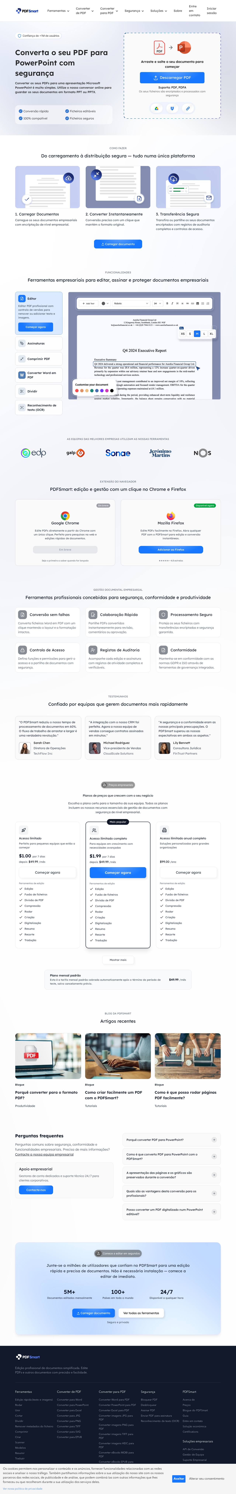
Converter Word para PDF (114, 1400)
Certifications (190, 1432)
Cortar (18, 1416)
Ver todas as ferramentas (141, 1313)
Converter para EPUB (69, 1437)
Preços (186, 1405)
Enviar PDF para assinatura (156, 1416)
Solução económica (194, 1426)
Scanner (20, 1442)
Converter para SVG (69, 1432)
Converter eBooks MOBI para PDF (116, 1454)
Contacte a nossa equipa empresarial (44, 1154)
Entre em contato (194, 10)
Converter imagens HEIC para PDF (116, 1445)
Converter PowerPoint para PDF (117, 1405)
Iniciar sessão (212, 11)
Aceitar (179, 1478)
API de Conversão (193, 1449)
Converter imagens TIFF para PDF (116, 1436)
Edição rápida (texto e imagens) (34, 1400)
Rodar (18, 1405)
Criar (18, 1437)
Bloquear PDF (149, 1400)
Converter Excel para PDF (114, 1410)
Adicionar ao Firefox (171, 549)
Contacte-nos (36, 1190)
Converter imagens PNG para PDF (116, 1427)
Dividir (19, 1421)
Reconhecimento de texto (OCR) (160, 1421)
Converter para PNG (69, 1421)
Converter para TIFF (69, 1426)
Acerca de (189, 1400)
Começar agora (36, 327)
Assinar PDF (148, 1410)
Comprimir (21, 1432)
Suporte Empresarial (195, 1460)
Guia (185, 1416)
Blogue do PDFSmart (195, 1410)
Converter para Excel (69, 1410)
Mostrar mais (118, 960)
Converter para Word (69, 1400)
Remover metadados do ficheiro (34, 1426)
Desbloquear (148, 1405)
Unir (17, 1410)
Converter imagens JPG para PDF (116, 1418)
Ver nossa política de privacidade (22, 1489)
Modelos (20, 1448)
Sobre (178, 11)
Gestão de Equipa (193, 1454)
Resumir (20, 1453)
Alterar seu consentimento (206, 1478)
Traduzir (20, 1458)
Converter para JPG (68, 1416)
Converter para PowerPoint (72, 1405)
